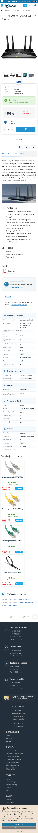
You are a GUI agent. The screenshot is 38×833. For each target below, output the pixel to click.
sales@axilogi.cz (15, 637)
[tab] (10, 154)
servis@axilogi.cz (15, 669)
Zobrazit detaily (20, 831)
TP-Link (16, 87)
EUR (24, 1)
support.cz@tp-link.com (19, 305)
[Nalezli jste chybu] (34, 147)
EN (32, 1)
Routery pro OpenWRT (26, 603)
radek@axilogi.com (16, 287)
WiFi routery (15, 10)
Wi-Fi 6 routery (25, 10)
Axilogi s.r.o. (10, 6)
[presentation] (10, 154)
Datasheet (11, 271)
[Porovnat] (20, 147)
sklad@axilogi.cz (15, 685)
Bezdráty (7, 10)
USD (20, 1)
